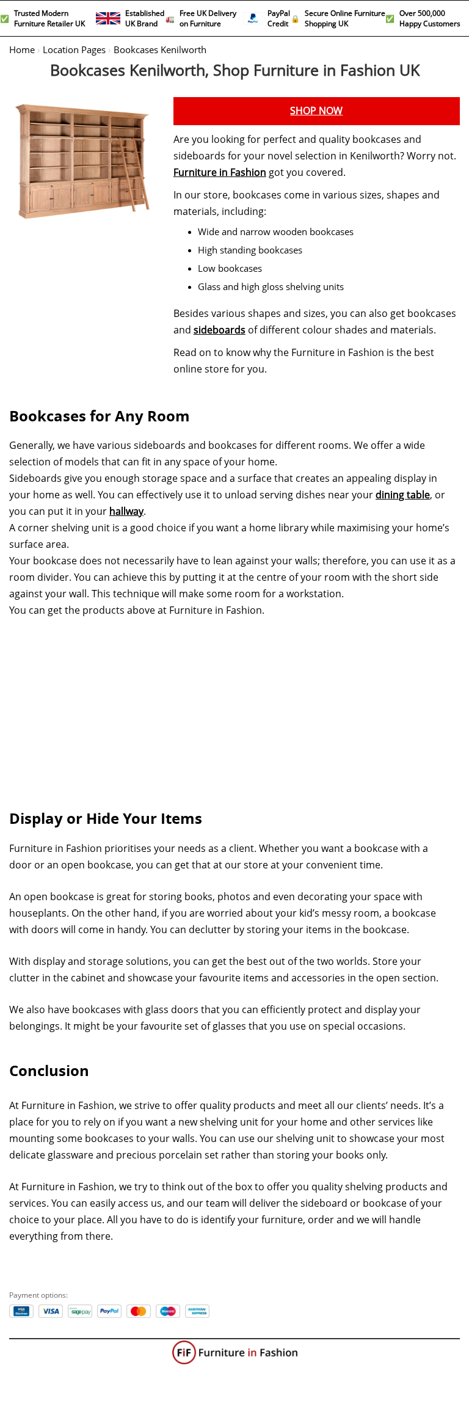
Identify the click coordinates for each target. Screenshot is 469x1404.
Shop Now (316, 111)
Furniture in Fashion (219, 172)
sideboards (219, 330)
